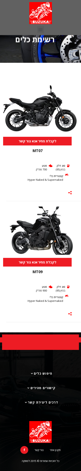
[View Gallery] (73, 95)
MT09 (37, 271)
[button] (40, 29)
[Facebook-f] (24, 450)
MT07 (37, 150)
